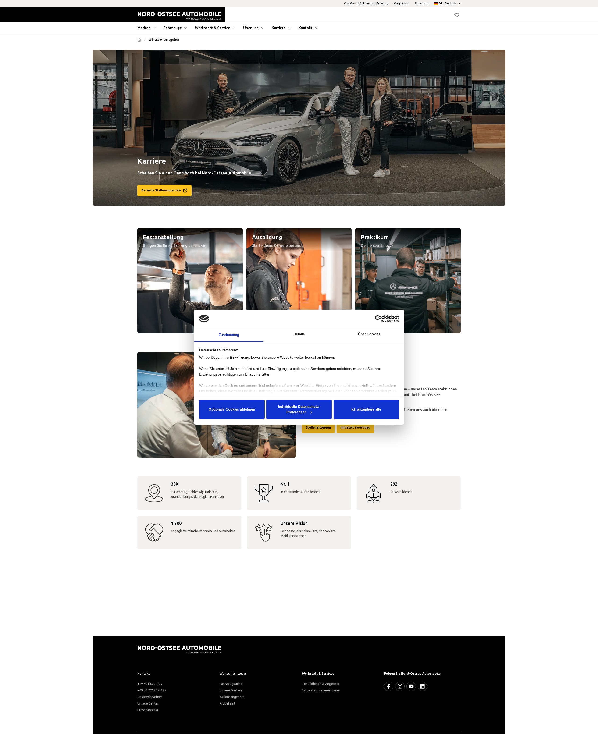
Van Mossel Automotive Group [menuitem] (364, 3)
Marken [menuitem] (143, 28)
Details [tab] (299, 334)
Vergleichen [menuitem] (401, 3)
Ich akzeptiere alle (366, 409)
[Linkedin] (422, 686)
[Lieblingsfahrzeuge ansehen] (457, 15)
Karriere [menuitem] (278, 28)
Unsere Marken (231, 690)
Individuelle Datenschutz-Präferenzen (299, 409)
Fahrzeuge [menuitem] (173, 28)
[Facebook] (388, 686)
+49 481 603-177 (150, 684)
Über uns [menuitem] (251, 28)
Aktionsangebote (232, 697)
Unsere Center (148, 704)
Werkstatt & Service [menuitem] (212, 28)
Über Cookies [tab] (369, 334)
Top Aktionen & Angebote (321, 684)
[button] (457, 15)
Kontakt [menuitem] (306, 28)
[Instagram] (400, 686)
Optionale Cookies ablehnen (232, 409)
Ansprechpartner (149, 697)
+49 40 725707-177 (151, 690)
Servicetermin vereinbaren (321, 690)
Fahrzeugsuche (231, 684)
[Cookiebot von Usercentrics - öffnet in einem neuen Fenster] (378, 318)
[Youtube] (411, 686)
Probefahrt (227, 704)
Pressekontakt (147, 710)
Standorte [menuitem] (421, 3)
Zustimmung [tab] (229, 335)
